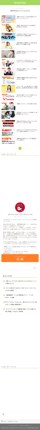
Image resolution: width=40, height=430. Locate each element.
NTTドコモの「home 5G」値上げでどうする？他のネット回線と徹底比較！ (21, 303)
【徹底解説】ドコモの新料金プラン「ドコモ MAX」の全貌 (19, 296)
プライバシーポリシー (25, 425)
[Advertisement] (20, 177)
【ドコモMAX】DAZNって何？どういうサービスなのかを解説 (20, 289)
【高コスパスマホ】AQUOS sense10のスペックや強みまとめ (21, 282)
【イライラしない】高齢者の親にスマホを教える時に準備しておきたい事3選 (20, 310)
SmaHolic (20, 2)
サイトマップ (13, 425)
